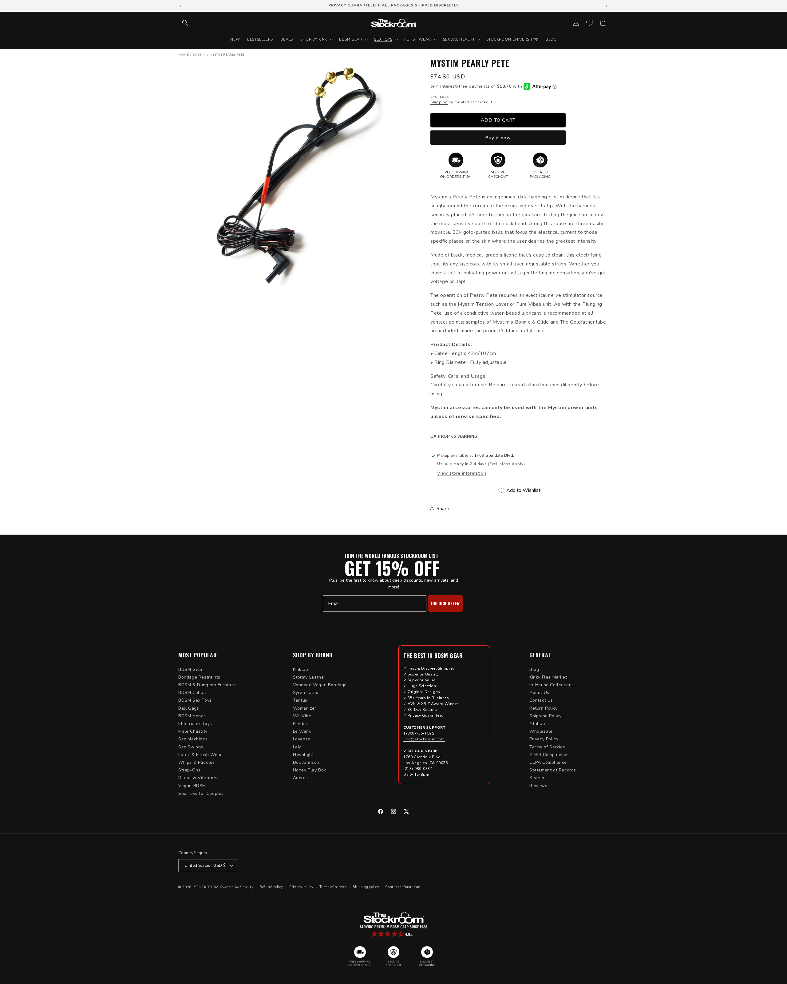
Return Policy (543, 708)
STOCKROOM (206, 887)
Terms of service (332, 887)
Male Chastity (193, 731)
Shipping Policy (545, 716)
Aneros (300, 778)
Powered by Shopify (237, 887)
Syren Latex (305, 692)
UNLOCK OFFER (445, 603)
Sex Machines (193, 739)
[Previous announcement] (180, 6)
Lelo (297, 747)
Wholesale (540, 731)
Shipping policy (366, 887)
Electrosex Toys (195, 724)
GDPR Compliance (548, 755)
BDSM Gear (190, 669)
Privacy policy (301, 887)
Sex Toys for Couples (201, 793)
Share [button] (443, 509)
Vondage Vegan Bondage (320, 685)
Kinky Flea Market (548, 677)
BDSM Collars (193, 692)
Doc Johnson (306, 762)
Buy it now (498, 138)
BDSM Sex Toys (195, 700)
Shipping (439, 102)
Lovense (301, 739)
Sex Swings (190, 747)
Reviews (538, 786)
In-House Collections (551, 685)
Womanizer (304, 708)
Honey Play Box (309, 770)
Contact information (402, 887)
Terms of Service (547, 747)
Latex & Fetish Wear (200, 755)
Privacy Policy (543, 739)
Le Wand (302, 731)
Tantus (300, 700)
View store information (461, 473)
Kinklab (300, 669)
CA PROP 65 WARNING (453, 436)
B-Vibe (300, 724)
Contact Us (541, 700)
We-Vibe (302, 716)
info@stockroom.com (424, 739)
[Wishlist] (589, 23)
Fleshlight (303, 755)
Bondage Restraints (199, 677)
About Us (539, 692)
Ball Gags (188, 708)
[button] (185, 23)
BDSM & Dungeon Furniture (207, 685)
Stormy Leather (309, 677)
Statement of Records (552, 770)
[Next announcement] (606, 6)
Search (536, 778)
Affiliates (539, 724)
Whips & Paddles (196, 762)
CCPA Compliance (548, 762)
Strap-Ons (189, 770)
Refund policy (271, 887)
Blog (534, 669)
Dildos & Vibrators (198, 778)
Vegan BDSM (192, 786)
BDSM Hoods (192, 716)
